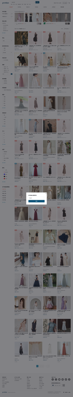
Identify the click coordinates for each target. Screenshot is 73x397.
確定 (36, 201)
